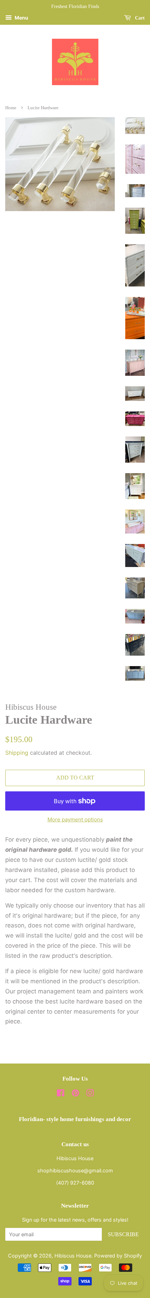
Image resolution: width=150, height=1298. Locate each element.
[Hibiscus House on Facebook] (61, 1094)
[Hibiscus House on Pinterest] (75, 1094)
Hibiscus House (72, 1256)
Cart (139, 18)
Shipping (16, 752)
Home (10, 107)
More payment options (75, 819)
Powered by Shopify (118, 1256)
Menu (21, 18)
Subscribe (123, 1234)
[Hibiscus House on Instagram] (90, 1094)
